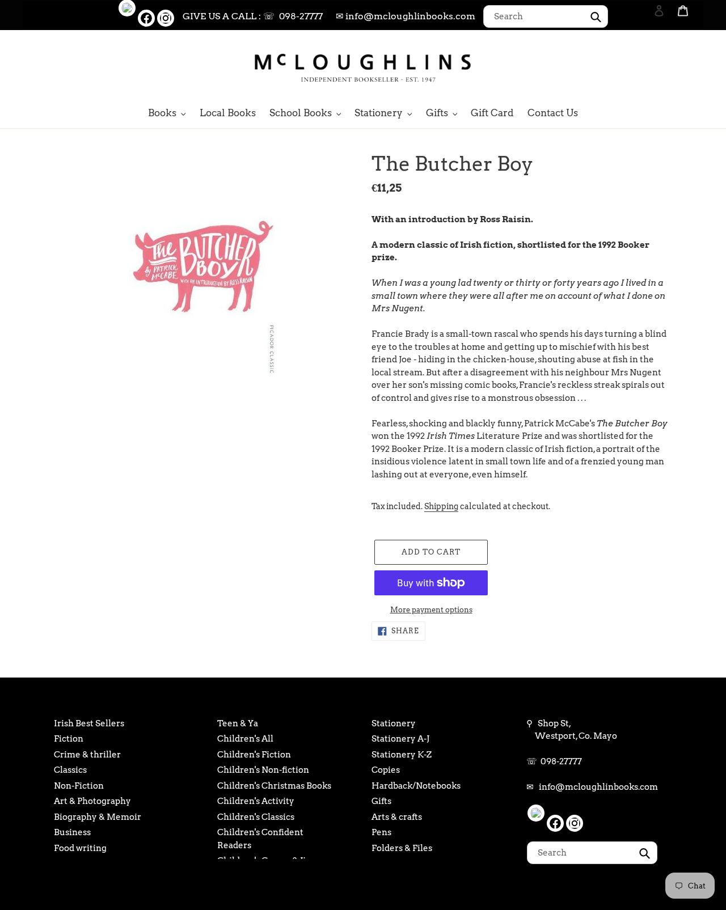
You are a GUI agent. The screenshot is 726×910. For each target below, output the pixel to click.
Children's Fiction (254, 755)
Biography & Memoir (97, 817)
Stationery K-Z (402, 755)
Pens (381, 832)
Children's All (245, 739)
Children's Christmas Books (274, 786)
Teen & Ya (237, 723)
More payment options (431, 610)
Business (72, 832)
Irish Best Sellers (89, 723)
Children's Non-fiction (263, 770)
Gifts (381, 801)
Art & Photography (92, 801)
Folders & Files (402, 848)
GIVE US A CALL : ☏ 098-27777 (253, 16)
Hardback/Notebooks (416, 786)
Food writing (80, 848)
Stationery (394, 723)
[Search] (643, 66)
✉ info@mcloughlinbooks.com (405, 16)
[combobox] (545, 16)
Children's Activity (255, 801)
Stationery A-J (400, 739)
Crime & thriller (87, 755)
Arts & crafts (397, 817)
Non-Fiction (79, 786)
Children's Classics (255, 817)
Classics (70, 770)
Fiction (68, 739)
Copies (386, 770)
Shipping (441, 506)
